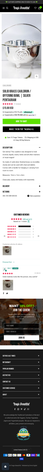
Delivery (6, 186)
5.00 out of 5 (27, 219)
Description (7, 147)
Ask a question (35, 196)
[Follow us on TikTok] (24, 409)
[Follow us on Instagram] (18, 409)
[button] (8, 104)
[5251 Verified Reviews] (21, 427)
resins (13, 180)
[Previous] (5, 236)
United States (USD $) (20, 450)
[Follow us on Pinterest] (21, 409)
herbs (21, 180)
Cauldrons (7, 85)
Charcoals (6, 180)
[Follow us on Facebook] (15, 409)
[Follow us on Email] (28, 409)
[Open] (5, 466)
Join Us (21, 337)
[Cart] (39, 8)
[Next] (38, 236)
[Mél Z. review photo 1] (8, 285)
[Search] (7, 8)
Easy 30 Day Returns (23, 140)
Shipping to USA (32, 137)
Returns (6, 191)
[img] (8, 273)
